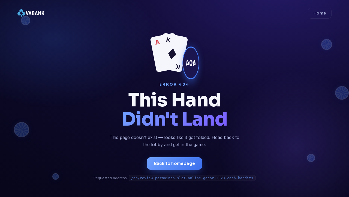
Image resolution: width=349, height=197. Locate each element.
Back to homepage (174, 163)
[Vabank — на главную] (30, 13)
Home (320, 13)
